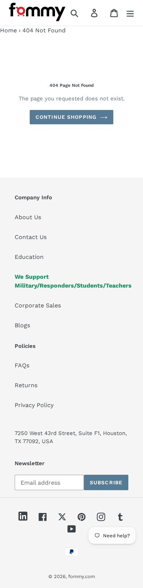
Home (8, 30)
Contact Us (31, 237)
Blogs (22, 325)
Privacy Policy (34, 405)
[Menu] (130, 13)
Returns (26, 385)
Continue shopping (66, 117)
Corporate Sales (38, 305)
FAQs (22, 365)
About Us (28, 217)
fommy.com (81, 576)
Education (29, 256)
